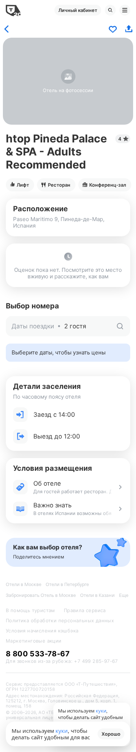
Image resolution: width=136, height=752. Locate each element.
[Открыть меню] (124, 10)
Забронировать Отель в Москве (41, 595)
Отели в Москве (23, 584)
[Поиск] (110, 10)
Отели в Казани (97, 595)
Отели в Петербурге (67, 584)
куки (61, 730)
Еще (123, 595)
